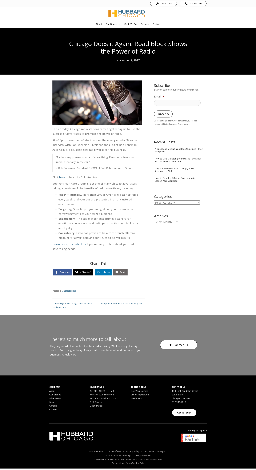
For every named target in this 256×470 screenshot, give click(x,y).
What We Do (130, 23)
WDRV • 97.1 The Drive (102, 394)
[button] (163, 3)
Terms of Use (114, 451)
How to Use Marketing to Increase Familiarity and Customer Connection (178, 160)
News (52, 401)
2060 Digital (96, 405)
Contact (156, 23)
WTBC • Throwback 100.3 (103, 398)
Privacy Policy (133, 451)
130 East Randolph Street (185, 390)
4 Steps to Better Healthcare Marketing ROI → (123, 303)
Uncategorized (69, 290)
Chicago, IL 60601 (181, 398)
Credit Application (140, 394)
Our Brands (111, 23)
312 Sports (96, 401)
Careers (144, 23)
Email (159, 96)
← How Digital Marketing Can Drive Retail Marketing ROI (72, 305)
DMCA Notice (96, 451)
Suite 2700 (177, 394)
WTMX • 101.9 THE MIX (102, 390)
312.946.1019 (179, 401)
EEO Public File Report (155, 451)
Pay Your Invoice (139, 390)
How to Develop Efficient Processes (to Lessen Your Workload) (175, 179)
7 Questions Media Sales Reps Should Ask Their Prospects (179, 150)
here (62, 177)
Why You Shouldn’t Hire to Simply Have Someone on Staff (174, 169)
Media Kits (136, 398)
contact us (79, 244)
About (99, 23)
